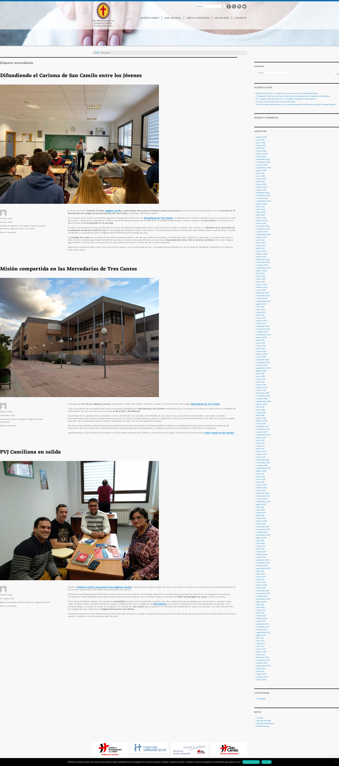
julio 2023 (260, 240)
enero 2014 (261, 557)
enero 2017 (261, 457)
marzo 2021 (261, 318)
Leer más (266, 762)
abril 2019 (260, 382)
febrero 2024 (261, 221)
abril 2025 (260, 182)
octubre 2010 (261, 663)
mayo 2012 (260, 610)
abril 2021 (260, 315)
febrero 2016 (261, 488)
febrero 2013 (261, 585)
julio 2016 (260, 474)
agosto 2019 (261, 371)
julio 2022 (260, 273)
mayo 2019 (260, 379)
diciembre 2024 (262, 193)
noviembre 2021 (263, 296)
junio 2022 (260, 276)
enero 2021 (261, 323)
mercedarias (24, 226)
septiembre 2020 (263, 335)
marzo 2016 (261, 485)
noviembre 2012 (263, 593)
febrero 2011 (261, 652)
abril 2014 (260, 549)
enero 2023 (261, 257)
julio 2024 (260, 207)
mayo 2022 (261, 279)
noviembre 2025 (263, 162)
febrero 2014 (261, 554)
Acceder (259, 718)
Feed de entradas (263, 721)
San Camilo (30, 229)
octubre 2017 (261, 432)
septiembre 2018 (263, 401)
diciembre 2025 (262, 159)
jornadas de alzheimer (9, 226)
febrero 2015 (261, 521)
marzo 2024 (261, 218)
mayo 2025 (261, 179)
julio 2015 (260, 507)
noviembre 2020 (263, 329)
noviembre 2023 (263, 229)
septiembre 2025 (263, 168)
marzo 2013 (261, 582)
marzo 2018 (261, 418)
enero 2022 (261, 290)
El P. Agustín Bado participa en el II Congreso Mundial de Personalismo (286, 99)
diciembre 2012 (262, 591)
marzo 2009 (261, 680)
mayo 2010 (260, 669)
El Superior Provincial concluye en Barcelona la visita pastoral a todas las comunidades (293, 96)
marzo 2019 (261, 385)
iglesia (2, 602)
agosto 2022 (261, 271)
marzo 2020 (261, 351)
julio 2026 (260, 140)
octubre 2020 (262, 332)
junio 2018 (260, 410)
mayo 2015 (260, 513)
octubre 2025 (262, 165)
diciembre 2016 (262, 460)
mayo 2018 (260, 413)
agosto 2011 (261, 635)
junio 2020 (260, 343)
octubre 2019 (261, 365)
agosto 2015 (261, 504)
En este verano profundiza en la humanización (275, 102)
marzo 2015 (261, 518)
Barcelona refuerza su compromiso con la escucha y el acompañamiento (287, 93)
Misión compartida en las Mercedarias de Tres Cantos (68, 269)
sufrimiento (5, 422)
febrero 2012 (261, 618)
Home (96, 53)
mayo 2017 (260, 446)
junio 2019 (260, 376)
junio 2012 (260, 607)
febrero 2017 (261, 454)
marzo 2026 (261, 151)
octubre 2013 (261, 566)
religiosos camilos (17, 229)
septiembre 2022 (263, 268)
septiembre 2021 (263, 301)
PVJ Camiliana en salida (30, 452)
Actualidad (222, 18)
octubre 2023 (262, 232)
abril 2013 (260, 579)
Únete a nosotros (198, 18)
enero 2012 (261, 621)
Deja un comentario (8, 232)
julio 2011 (260, 638)
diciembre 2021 (262, 293)
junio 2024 (260, 209)
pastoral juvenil (23, 602)
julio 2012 (260, 605)
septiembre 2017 (263, 435)
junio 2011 (260, 641)
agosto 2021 (261, 304)
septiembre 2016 (263, 468)
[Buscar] (336, 73)
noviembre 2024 (263, 196)
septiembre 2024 (263, 201)
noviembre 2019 (263, 362)
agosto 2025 (261, 170)
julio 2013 (260, 571)
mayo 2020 (261, 346)
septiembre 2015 (263, 502)
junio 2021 (260, 310)
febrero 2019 (261, 387)
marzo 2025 (261, 184)
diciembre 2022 (262, 260)
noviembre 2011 (262, 627)
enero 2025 (261, 190)
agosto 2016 (261, 471)
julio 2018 (260, 407)
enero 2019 (261, 390)
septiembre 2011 (263, 632)
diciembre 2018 (262, 393)
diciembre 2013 (262, 560)
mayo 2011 (260, 643)
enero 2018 (261, 424)
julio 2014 (260, 541)
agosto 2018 (261, 404)
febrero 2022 (261, 287)
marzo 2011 (261, 649)
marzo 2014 (261, 552)
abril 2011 (260, 646)
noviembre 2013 (263, 563)
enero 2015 (261, 524)
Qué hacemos (173, 18)
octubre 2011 (261, 630)
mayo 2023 (261, 246)
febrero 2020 (261, 354)
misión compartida (19, 419)
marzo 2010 (261, 674)
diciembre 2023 (262, 226)
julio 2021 (260, 307)
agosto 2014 (261, 538)
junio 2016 (260, 477)
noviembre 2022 (263, 262)
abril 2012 (260, 613)
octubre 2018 (261, 399)
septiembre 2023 (263, 234)
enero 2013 (261, 588)
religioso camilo (113, 210)
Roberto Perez (6, 218)
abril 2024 (260, 215)
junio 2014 (260, 543)
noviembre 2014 (263, 529)
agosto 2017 (261, 438)
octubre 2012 (261, 596)
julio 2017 (260, 440)
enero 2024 (261, 223)
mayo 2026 (261, 145)
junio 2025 (260, 176)
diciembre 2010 (262, 657)
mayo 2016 (260, 479)
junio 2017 (260, 443)
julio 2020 (260, 340)
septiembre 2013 (263, 568)
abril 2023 (260, 248)
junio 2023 (260, 243)
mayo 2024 (261, 212)
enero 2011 (260, 655)
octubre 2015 (261, 499)
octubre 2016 (261, 465)
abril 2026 (260, 148)
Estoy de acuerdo (251, 762)
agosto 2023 (261, 237)
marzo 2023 (261, 251)
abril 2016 (260, 482)
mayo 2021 (260, 312)
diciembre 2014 (262, 527)
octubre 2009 (262, 677)
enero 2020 (261, 357)
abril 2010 (260, 671)
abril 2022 (260, 282)
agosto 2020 (261, 337)
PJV (32, 602)
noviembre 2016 (263, 463)
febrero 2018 (261, 421)
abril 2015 (260, 515)
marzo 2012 (261, 616)
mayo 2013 (260, 577)
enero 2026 (261, 157)
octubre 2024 (262, 198)
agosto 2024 (261, 204)
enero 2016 (261, 490)
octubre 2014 (261, 532)
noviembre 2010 (263, 660)
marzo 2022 (261, 285)
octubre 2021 (261, 298)
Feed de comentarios (265, 723)
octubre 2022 (262, 265)
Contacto (241, 18)
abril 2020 (260, 349)
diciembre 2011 (262, 624)
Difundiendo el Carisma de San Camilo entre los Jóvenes (71, 75)
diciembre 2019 (262, 360)
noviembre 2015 (263, 496)
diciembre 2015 (262, 493)
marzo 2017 (261, 451)
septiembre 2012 (263, 599)
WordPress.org (262, 726)
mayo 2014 (260, 546)
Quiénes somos (149, 18)
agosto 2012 (261, 602)
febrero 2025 (261, 187)
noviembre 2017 (263, 429)
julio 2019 (260, 374)
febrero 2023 (261, 254)
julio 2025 (260, 173)
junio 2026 (260, 143)
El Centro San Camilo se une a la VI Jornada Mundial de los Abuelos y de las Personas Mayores (296, 104)
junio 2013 (260, 574)
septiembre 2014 (263, 535)
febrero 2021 (261, 321)
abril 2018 (260, 415)
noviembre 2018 (263, 396)
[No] (335, 762)
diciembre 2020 (262, 326)
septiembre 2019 (263, 368)
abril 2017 (260, 449)
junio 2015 (260, 510)
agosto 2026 (261, 137)
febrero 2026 (261, 154)
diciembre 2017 (262, 426)
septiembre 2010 (263, 666)
